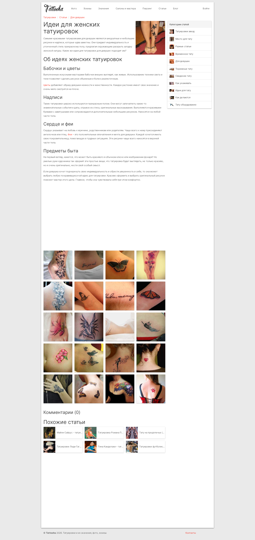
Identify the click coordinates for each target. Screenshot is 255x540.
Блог (175, 8)
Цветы (46, 85)
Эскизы (87, 8)
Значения (103, 8)
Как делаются (182, 97)
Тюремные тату (183, 68)
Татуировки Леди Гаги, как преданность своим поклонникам (70, 446)
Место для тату (183, 38)
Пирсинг (147, 8)
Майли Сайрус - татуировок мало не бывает (70, 432)
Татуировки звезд (185, 31)
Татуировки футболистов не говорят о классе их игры (152, 446)
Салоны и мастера (125, 8)
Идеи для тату (183, 90)
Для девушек (77, 17)
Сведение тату (183, 75)
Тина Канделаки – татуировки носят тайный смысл (111, 446)
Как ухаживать (183, 83)
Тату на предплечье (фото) (152, 432)
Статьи (162, 8)
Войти (205, 8)
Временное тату (184, 54)
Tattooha (53, 8)
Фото (74, 8)
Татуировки (49, 17)
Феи (70, 134)
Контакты (190, 532)
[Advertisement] (86, 219)
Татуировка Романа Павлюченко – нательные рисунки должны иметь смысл (111, 432)
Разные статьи (183, 46)
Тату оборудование (185, 104)
